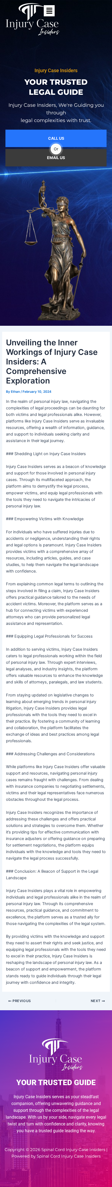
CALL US (56, 138)
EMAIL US (56, 157)
